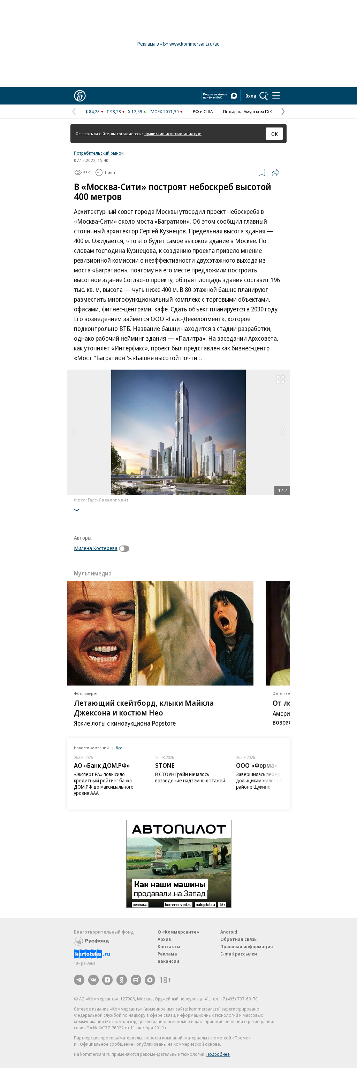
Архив (164, 939)
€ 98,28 (114, 111)
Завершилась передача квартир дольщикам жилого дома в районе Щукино (271, 780)
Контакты (169, 946)
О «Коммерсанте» (178, 932)
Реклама (167, 954)
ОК (274, 133)
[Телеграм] (79, 980)
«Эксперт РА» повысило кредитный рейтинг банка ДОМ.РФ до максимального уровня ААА (104, 783)
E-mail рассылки (238, 954)
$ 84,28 (92, 111)
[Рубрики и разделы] (276, 96)
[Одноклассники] (121, 980)
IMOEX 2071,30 (164, 111)
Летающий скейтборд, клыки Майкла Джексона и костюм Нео (144, 707)
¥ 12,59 (135, 111)
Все (119, 747)
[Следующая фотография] (283, 432)
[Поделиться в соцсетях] (275, 172)
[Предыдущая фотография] (74, 432)
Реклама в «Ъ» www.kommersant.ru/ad (178, 43)
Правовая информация (246, 946)
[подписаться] (126, 548)
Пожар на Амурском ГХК (247, 111)
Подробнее (218, 1054)
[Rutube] (136, 980)
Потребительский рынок (98, 153)
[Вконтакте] (93, 980)
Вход (251, 96)
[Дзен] (107, 980)
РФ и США (203, 111)
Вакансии (168, 961)
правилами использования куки (173, 133)
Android (228, 932)
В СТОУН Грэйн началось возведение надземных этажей (190, 777)
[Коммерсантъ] (80, 96)
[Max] (150, 980)
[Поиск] (264, 96)
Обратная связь (238, 939)
